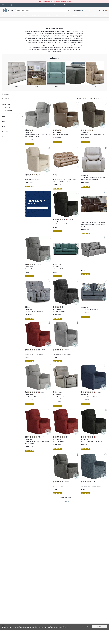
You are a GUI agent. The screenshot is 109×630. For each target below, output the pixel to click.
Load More (66, 501)
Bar (57, 16)
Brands (105, 16)
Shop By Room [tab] (6, 104)
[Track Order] (99, 10)
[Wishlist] (94, 10)
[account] (89, 10)
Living (3, 16)
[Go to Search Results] (68, 10)
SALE (95, 16)
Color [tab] (3, 121)
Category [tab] (4, 116)
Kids (65, 16)
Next (101, 75)
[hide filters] (5, 98)
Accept (99, 626)
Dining (24, 16)
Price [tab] (3, 126)
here (68, 627)
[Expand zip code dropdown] (85, 10)
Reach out (29, 473)
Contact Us (104, 5)
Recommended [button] (97, 98)
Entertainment (36, 16)
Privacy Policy (50, 627)
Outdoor (75, 16)
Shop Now (38, 208)
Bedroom (14, 16)
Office (48, 16)
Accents (86, 16)
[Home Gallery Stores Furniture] (7, 10)
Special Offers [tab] (5, 131)
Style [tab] (3, 136)
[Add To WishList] (49, 103)
